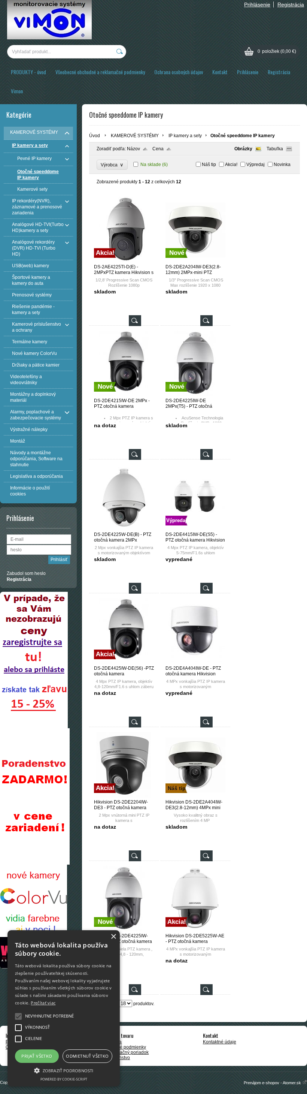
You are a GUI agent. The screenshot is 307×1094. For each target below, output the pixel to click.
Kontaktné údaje (219, 1042)
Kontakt (220, 72)
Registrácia (290, 4)
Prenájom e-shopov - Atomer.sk (273, 1083)
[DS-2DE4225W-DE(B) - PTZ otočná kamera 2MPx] (124, 528)
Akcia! (231, 164)
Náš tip (209, 164)
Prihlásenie (257, 4)
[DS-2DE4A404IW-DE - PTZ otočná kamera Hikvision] (195, 662)
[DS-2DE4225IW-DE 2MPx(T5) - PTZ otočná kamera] (195, 394)
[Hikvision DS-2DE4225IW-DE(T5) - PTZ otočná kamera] (124, 929)
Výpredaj (255, 164)
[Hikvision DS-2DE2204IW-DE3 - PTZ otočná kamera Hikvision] (124, 796)
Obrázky (243, 148)
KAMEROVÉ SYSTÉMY (135, 135)
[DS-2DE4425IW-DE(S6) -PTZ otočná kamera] (124, 662)
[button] (63, 1070)
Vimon (17, 91)
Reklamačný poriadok (126, 1052)
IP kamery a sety (185, 135)
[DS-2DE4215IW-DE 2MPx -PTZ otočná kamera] (124, 394)
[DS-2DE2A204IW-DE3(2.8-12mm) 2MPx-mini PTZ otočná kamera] (195, 260)
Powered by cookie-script (63, 1079)
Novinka (282, 164)
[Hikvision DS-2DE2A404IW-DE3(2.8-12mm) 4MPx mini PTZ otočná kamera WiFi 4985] (195, 796)
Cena (158, 148)
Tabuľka (275, 148)
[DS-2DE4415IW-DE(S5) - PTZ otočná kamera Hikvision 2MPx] (195, 528)
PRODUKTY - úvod (28, 72)
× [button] (113, 937)
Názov (133, 148)
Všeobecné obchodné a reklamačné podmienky (100, 72)
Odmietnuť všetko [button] (87, 1056)
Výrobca (112, 165)
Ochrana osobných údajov (178, 72)
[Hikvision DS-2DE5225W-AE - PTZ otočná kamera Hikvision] (195, 929)
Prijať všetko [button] (36, 1056)
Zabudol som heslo (26, 573)
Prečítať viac (43, 1003)
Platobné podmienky (125, 1047)
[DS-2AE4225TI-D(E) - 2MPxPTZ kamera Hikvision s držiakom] (124, 260)
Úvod (94, 135)
